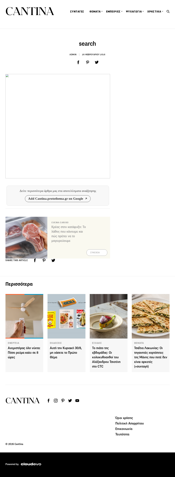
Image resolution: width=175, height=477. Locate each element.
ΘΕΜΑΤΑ (139, 342)
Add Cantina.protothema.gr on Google (55, 198)
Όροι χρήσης (124, 418)
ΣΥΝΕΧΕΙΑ (95, 252)
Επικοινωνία (123, 429)
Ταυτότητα (122, 434)
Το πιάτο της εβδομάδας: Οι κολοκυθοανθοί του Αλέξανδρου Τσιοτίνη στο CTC (106, 357)
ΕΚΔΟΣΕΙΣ (56, 342)
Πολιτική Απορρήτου (129, 423)
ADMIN (73, 54)
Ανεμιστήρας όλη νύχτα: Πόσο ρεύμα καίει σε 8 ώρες (24, 352)
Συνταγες (77, 11)
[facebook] (78, 62)
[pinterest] (87, 62)
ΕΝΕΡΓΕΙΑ (13, 342)
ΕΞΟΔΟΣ (97, 342)
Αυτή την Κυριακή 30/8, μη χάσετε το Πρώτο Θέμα (66, 352)
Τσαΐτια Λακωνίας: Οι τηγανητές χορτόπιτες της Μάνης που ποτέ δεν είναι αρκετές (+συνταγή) (150, 357)
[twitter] (97, 62)
